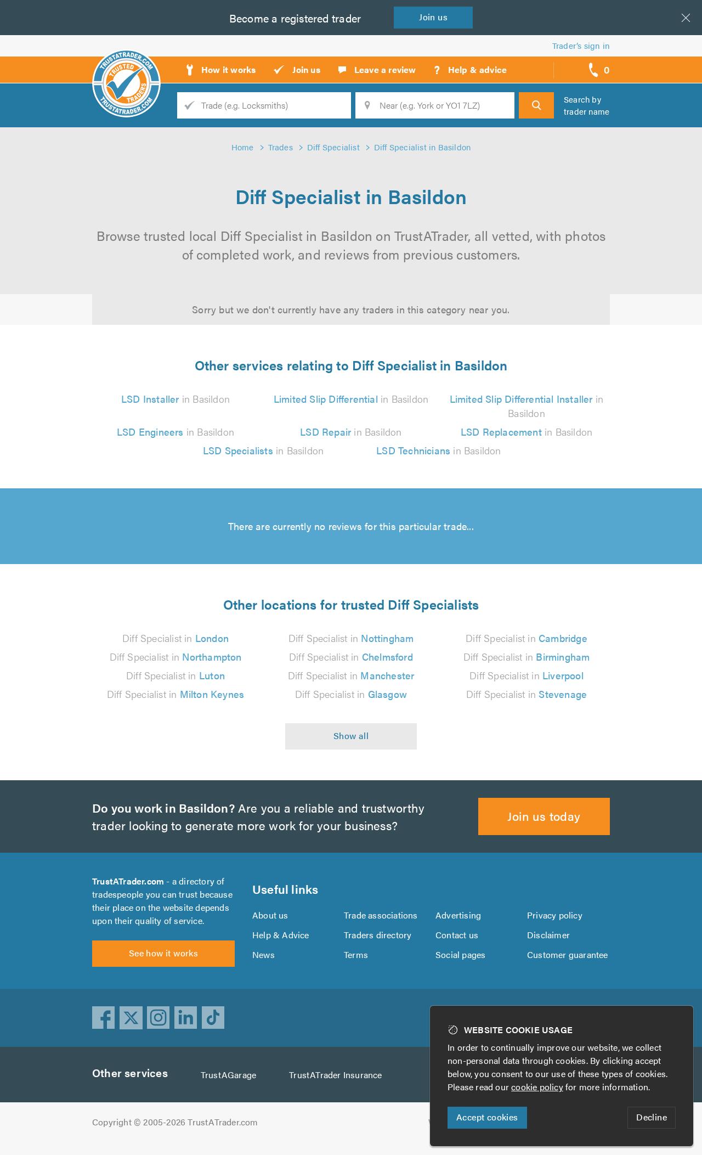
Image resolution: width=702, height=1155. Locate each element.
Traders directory (377, 934)
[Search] (536, 105)
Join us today (543, 815)
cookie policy (537, 1086)
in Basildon (175, 398)
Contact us (456, 934)
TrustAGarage (228, 1074)
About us (270, 915)
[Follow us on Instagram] (158, 1017)
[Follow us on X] (131, 1017)
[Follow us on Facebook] (103, 1017)
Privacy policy (554, 915)
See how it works (163, 952)
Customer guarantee (567, 954)
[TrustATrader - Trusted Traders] (126, 66)
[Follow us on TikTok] (213, 1017)
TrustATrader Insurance (335, 1074)
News (263, 954)
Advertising (458, 915)
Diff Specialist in (175, 638)
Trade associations (381, 915)
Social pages (460, 954)
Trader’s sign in (581, 45)
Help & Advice (280, 934)
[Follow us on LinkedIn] (185, 1017)
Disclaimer (548, 934)
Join (433, 16)
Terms (356, 954)
